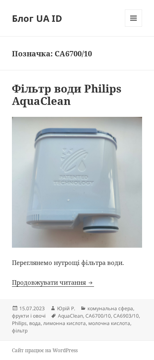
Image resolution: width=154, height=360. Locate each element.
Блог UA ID (37, 18)
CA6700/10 (98, 315)
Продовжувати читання (53, 282)
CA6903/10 (126, 315)
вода (35, 323)
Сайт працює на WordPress (45, 350)
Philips (19, 323)
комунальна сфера (110, 308)
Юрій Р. (66, 308)
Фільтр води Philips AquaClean (67, 94)
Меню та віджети (133, 26)
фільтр (20, 330)
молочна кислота (109, 323)
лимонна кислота (64, 323)
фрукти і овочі (29, 315)
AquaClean (70, 315)
